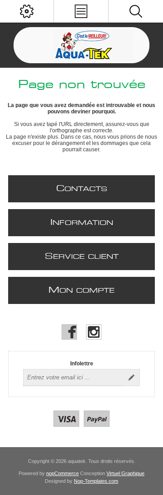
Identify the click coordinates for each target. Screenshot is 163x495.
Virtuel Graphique (125, 473)
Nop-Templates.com (96, 481)
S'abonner (131, 377)
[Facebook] (69, 332)
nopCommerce (62, 473)
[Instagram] (93, 332)
